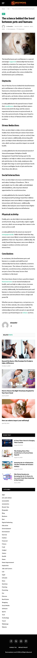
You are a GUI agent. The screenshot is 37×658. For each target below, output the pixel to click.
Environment (6, 531)
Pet (3, 14)
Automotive (5, 504)
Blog (3, 513)
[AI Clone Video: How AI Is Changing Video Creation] (7, 443)
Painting (4, 587)
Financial (4, 541)
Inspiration (5, 565)
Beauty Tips (5, 507)
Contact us (13, 647)
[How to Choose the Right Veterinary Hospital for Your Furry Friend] (18, 378)
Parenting (5, 590)
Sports (4, 612)
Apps (3, 495)
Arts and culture (7, 498)
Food (3, 547)
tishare (25, 313)
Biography (5, 510)
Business (4, 516)
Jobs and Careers (7, 568)
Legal (3, 575)
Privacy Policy (23, 647)
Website (4, 627)
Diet (3, 519)
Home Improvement (8, 562)
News (3, 581)
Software (4, 608)
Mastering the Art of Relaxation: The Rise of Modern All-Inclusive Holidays (23, 464)
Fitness (4, 544)
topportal (12, 62)
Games (4, 553)
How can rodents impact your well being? (15, 420)
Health (4, 556)
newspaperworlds (8, 234)
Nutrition (4, 584)
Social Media (5, 605)
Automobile (5, 501)
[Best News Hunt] (18, 3)
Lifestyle (4, 578)
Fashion (4, 538)
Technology (5, 618)
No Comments (11, 29)
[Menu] (3, 3)
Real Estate (5, 599)
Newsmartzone (7, 282)
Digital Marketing (7, 522)
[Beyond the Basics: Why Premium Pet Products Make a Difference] (18, 349)
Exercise (4, 535)
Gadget (4, 550)
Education (5, 525)
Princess (4, 596)
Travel (4, 621)
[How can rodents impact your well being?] (18, 408)
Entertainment (6, 528)
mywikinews (9, 106)
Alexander (10, 26)
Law (3, 572)
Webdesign (5, 624)
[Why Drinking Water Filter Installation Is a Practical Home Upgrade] (7, 453)
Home (4, 559)
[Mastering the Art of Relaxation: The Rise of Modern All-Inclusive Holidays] (7, 465)
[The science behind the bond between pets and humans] (18, 44)
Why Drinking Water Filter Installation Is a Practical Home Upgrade (23, 453)
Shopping (5, 602)
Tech (3, 615)
